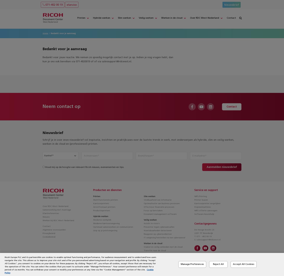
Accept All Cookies (243, 264)
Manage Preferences (192, 264)
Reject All (218, 264)
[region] (142, 264)
